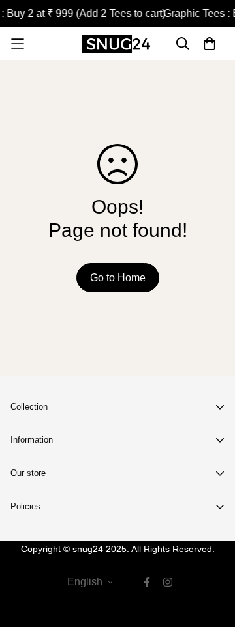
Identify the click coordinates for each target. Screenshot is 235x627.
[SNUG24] (117, 43)
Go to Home (118, 277)
